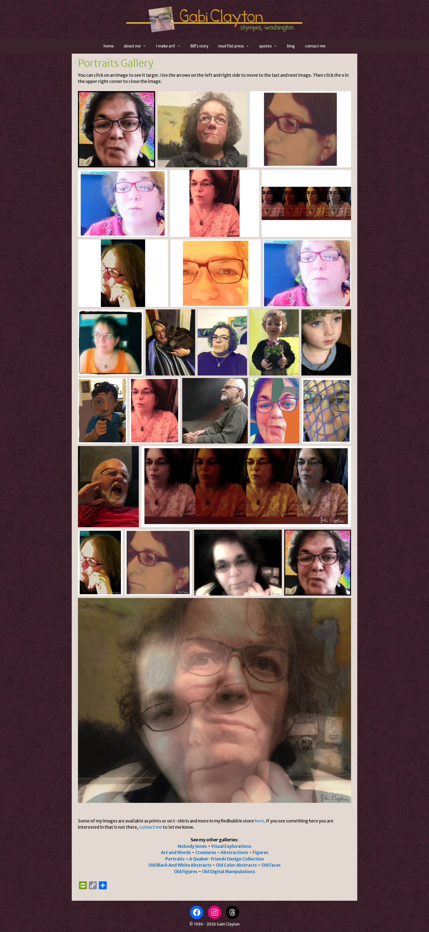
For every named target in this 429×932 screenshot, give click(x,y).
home (109, 46)
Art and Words (176, 852)
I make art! (165, 46)
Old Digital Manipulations (228, 871)
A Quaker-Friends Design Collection (226, 859)
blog (291, 46)
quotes (265, 46)
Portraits (175, 859)
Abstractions (234, 852)
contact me (315, 46)
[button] (116, 129)
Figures (260, 852)
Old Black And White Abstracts (180, 865)
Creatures (206, 852)
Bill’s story (199, 46)
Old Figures (186, 871)
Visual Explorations (231, 846)
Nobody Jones (192, 846)
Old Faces (271, 865)
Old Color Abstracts (237, 865)
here (259, 821)
